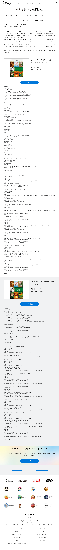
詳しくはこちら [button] (29, 461)
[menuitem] (21, 3)
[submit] (56, 2)
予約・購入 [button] (29, 82)
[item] (30, 3)
